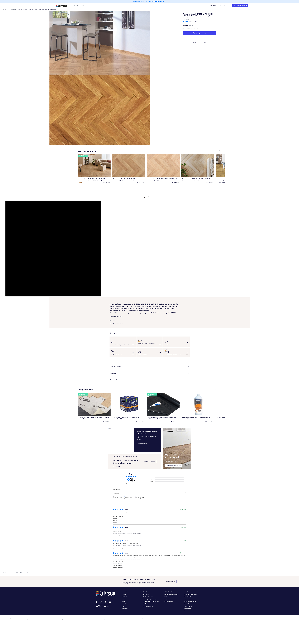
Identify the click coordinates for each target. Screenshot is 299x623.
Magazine (166, 596)
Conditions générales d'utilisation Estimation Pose (88, 619)
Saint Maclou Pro (188, 606)
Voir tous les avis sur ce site (131, 483)
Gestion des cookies (138, 619)
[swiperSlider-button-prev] (215, 151)
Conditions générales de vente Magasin (31, 619)
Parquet (124, 594)
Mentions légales (102, 619)
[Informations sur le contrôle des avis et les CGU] (139, 482)
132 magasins (146, 594)
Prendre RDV (187, 596)
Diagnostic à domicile (148, 606)
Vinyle (123, 601)
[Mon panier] (229, 5)
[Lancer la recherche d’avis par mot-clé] (185, 493)
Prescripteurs (187, 604)
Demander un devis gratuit (190, 594)
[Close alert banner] (298, 2)
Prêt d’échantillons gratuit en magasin (151, 601)
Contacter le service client (190, 601)
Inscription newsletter (168, 601)
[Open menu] (52, 5)
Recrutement (187, 611)
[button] (53, 248)
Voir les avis (195, 21)
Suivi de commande (189, 599)
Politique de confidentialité (127, 619)
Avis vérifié (184, 509)
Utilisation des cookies (148, 619)
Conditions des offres (17, 619)
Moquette (124, 604)
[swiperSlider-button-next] (219, 151)
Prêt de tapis (146, 604)
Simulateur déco (167, 599)
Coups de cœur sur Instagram (171, 594)
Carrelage (124, 596)
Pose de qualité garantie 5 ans (150, 599)
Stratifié (124, 599)
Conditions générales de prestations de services (67, 619)
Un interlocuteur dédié (148, 596)
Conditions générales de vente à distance (48, 619)
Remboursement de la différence (113, 619)
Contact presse (187, 608)
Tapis (123, 606)
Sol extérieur (125, 608)
